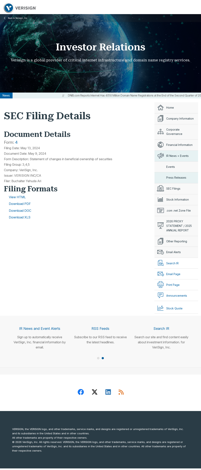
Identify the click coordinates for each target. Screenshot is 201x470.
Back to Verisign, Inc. (18, 18)
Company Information (180, 118)
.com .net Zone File (178, 210)
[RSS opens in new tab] (121, 392)
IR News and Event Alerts (39, 328)
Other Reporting (176, 241)
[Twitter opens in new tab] (94, 392)
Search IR (161, 328)
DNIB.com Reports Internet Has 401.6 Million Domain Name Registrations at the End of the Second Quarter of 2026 (126, 95)
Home (170, 107)
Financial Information (179, 144)
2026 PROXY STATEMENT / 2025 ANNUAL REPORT (179, 226)
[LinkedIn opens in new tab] (108, 392)
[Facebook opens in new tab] (81, 392)
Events (170, 166)
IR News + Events (177, 155)
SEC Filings (173, 188)
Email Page (173, 274)
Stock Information (177, 199)
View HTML (17, 197)
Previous (3, 325)
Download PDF (20, 204)
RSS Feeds (100, 328)
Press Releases (176, 177)
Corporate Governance (174, 132)
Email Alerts (173, 252)
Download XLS (19, 217)
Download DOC (20, 211)
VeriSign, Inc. (19, 7)
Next (197, 325)
